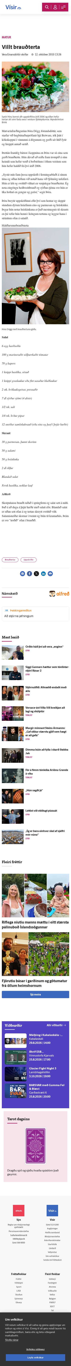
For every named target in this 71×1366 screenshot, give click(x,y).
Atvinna (52, 1287)
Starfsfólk (52, 1245)
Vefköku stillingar (35, 1349)
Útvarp (19, 1303)
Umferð (52, 1249)
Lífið (19, 1291)
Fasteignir (52, 1283)
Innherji (52, 1279)
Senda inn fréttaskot (52, 1260)
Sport (18, 1287)
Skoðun (18, 1295)
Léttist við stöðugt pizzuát (41, 811)
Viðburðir (52, 1291)
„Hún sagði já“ (34, 790)
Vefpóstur (52, 1252)
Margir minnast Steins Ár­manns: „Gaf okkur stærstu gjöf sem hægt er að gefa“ (45, 732)
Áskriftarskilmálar (52, 1241)
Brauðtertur (10, 560)
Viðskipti (19, 1283)
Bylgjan (52, 1299)
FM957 (52, 1303)
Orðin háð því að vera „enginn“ (44, 647)
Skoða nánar (11, 1340)
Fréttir (18, 1279)
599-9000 (21, 1243)
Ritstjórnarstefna (52, 1237)
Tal (52, 1311)
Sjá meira (35, 994)
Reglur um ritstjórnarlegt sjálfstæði (19, 1226)
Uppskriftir (28, 560)
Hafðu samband (52, 1233)
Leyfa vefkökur (35, 1357)
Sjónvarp (19, 1299)
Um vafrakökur (52, 1256)
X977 (52, 1307)
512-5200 (54, 1225)
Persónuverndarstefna (19, 1231)
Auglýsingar (52, 1229)
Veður (52, 1295)
